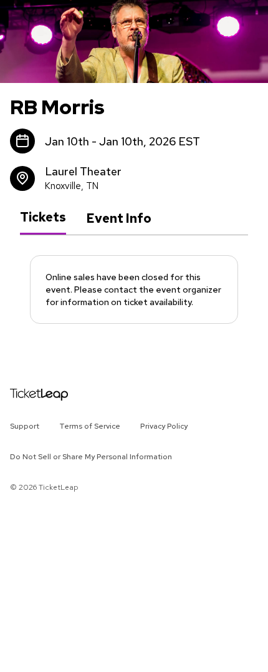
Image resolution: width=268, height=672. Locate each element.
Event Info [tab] (118, 218)
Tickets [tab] (43, 218)
